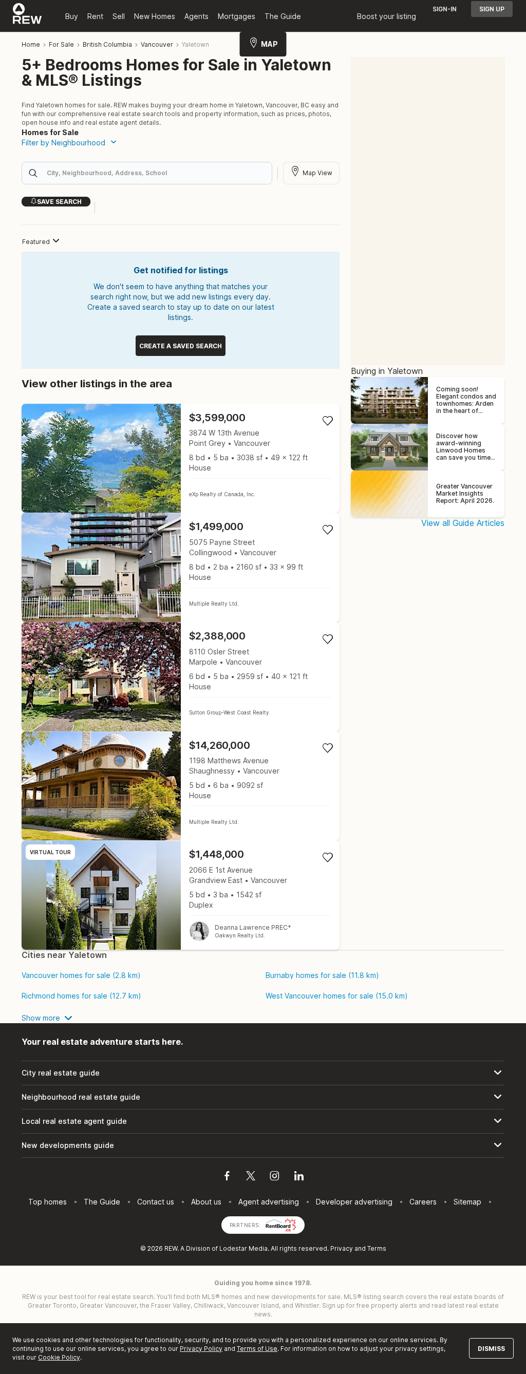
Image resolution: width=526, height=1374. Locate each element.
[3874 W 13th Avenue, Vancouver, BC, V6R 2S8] (181, 458)
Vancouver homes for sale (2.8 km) (81, 975)
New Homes (154, 16)
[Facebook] (227, 1177)
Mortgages (236, 16)
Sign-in (445, 9)
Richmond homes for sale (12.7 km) (81, 996)
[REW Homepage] (27, 16)
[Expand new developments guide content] (263, 1145)
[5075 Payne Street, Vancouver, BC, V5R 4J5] (181, 567)
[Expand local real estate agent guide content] (263, 1121)
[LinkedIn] (299, 1177)
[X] (250, 1177)
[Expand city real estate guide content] (263, 1073)
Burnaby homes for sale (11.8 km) (322, 975)
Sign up (491, 9)
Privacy (341, 1248)
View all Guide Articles (462, 523)
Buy (71, 16)
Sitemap (467, 1201)
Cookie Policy (59, 1357)
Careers (423, 1201)
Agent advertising (268, 1201)
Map (269, 44)
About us (206, 1201)
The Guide (283, 16)
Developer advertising (354, 1201)
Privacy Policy (201, 1348)
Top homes (47, 1201)
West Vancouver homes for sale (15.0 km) (337, 996)
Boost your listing (386, 16)
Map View (317, 173)
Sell (118, 16)
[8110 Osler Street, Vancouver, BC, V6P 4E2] (181, 676)
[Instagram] (274, 1177)
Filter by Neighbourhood (63, 142)
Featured (36, 242)
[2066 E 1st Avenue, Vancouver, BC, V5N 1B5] (181, 895)
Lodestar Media (243, 1248)
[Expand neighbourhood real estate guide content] (263, 1097)
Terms (376, 1248)
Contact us (155, 1201)
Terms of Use (257, 1348)
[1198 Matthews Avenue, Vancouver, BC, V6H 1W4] (181, 786)
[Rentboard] (281, 1224)
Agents (196, 16)
